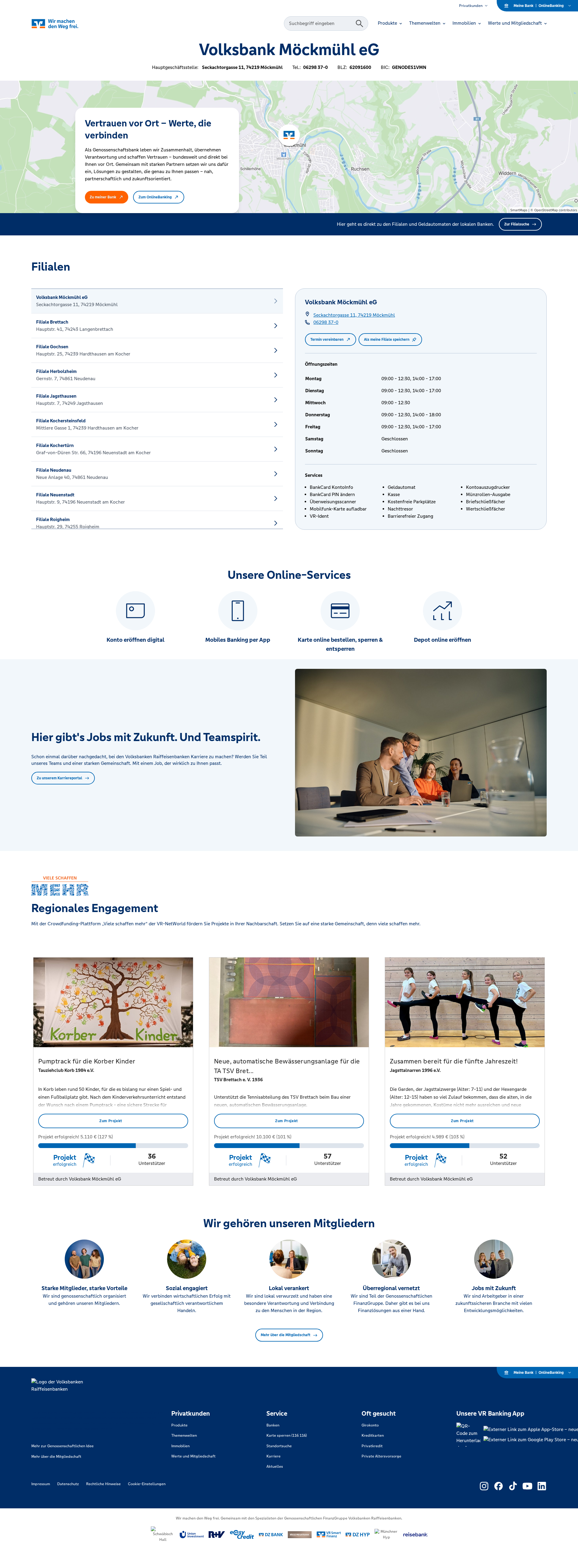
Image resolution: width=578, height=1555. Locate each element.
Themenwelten (184, 1435)
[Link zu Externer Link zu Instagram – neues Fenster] (484, 1486)
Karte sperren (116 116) (286, 1435)
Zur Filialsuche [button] (516, 224)
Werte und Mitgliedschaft (193, 1456)
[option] (157, 301)
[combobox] (320, 23)
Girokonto (370, 1425)
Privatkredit (372, 1446)
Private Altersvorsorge (381, 1456)
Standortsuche (279, 1446)
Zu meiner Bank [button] (103, 197)
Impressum (40, 1484)
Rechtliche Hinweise (103, 1484)
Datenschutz (68, 1484)
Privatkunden (471, 5)
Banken (272, 1425)
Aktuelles (274, 1466)
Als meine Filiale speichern (386, 339)
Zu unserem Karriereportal (59, 778)
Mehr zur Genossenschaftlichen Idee (62, 1446)
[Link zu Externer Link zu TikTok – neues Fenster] (513, 1486)
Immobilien (180, 1446)
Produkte (179, 1425)
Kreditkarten (373, 1435)
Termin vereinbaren (326, 339)
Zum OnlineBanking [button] (155, 197)
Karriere (273, 1456)
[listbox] (157, 408)
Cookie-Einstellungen (147, 1484)
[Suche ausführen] (359, 23)
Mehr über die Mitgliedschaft (285, 1335)
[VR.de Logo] (63, 23)
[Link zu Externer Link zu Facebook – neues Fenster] (498, 1486)
